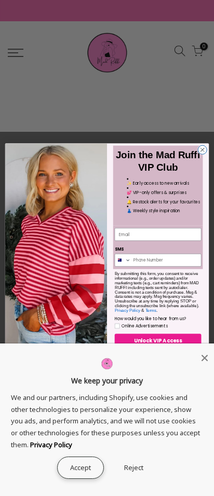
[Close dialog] (202, 149)
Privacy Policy (128, 310)
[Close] (204, 358)
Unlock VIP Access (158, 341)
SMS (119, 249)
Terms (150, 310)
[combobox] (123, 260)
